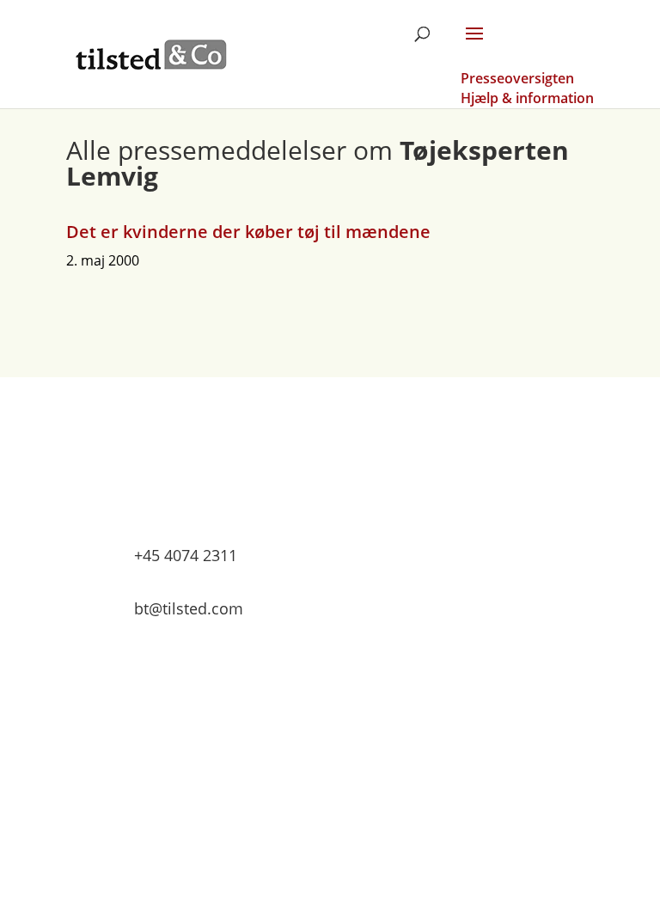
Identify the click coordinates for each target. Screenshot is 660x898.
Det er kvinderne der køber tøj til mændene (248, 231)
